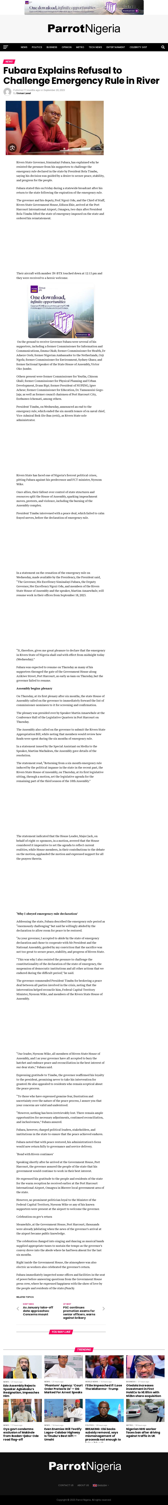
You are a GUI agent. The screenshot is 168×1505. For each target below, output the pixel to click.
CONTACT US (66, 1485)
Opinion (67, 47)
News (24, 47)
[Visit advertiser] (84, 7)
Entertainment (115, 47)
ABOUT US (83, 1485)
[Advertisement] (60, 247)
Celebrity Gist (138, 47)
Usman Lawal (23, 93)
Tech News (95, 47)
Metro (80, 47)
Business (52, 47)
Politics (37, 47)
